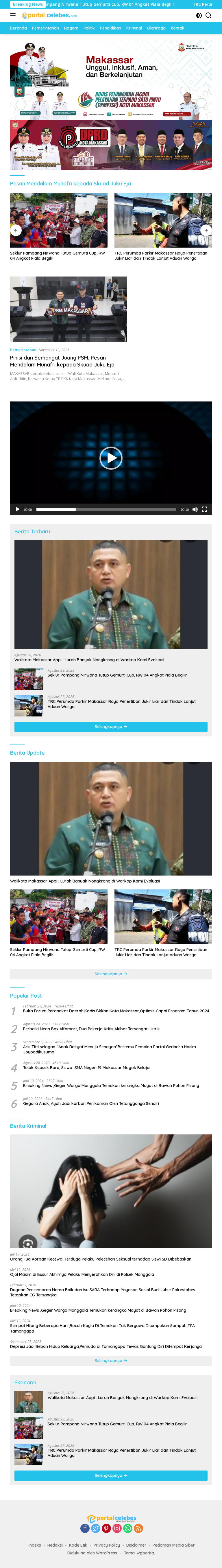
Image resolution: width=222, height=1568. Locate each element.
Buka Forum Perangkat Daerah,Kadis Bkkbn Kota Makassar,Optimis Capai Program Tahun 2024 (116, 1011)
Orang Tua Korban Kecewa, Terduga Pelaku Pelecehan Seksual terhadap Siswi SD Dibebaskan (100, 1259)
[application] (111, 458)
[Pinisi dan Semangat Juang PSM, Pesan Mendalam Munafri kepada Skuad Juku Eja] (68, 309)
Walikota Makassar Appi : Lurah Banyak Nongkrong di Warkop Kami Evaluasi (89, 659)
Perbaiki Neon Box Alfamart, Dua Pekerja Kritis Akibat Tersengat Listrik (91, 1028)
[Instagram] (117, 1529)
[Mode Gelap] (199, 15)
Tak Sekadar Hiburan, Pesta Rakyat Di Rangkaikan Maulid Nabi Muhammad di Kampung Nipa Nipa (162, 258)
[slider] (106, 509)
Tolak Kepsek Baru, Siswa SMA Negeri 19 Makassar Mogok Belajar (87, 1067)
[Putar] (18, 509)
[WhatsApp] (127, 1529)
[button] (111, 458)
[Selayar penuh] (204, 509)
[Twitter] (95, 1529)
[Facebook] (85, 1529)
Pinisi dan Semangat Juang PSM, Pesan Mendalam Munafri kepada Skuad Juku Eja (62, 361)
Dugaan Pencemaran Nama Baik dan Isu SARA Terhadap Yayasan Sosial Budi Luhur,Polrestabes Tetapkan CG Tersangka (102, 1292)
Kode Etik (78, 1545)
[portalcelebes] (49, 15)
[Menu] (14, 15)
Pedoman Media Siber (174, 1545)
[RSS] (138, 1529)
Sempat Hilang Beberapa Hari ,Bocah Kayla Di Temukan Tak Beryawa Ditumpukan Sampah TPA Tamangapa (102, 1328)
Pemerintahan (23, 349)
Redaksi (55, 1545)
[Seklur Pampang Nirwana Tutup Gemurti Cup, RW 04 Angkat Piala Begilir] (28, 679)
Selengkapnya (109, 726)
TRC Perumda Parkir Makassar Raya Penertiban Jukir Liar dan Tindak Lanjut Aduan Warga (56, 255)
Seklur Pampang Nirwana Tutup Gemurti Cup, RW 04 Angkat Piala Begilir (117, 675)
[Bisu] (195, 509)
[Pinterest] (106, 1529)
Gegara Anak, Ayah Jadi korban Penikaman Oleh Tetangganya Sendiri (91, 1103)
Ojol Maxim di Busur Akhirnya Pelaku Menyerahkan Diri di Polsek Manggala (82, 1274)
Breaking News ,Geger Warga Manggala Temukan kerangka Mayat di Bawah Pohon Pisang (111, 1085)
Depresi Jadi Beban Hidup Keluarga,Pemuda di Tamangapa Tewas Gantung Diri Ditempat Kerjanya (106, 1346)
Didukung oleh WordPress (92, 1553)
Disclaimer (136, 1545)
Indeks (35, 1545)
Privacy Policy (107, 1545)
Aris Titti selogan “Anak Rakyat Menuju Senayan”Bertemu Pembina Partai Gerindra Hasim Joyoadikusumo (109, 1049)
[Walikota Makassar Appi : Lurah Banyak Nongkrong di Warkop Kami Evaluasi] (111, 594)
